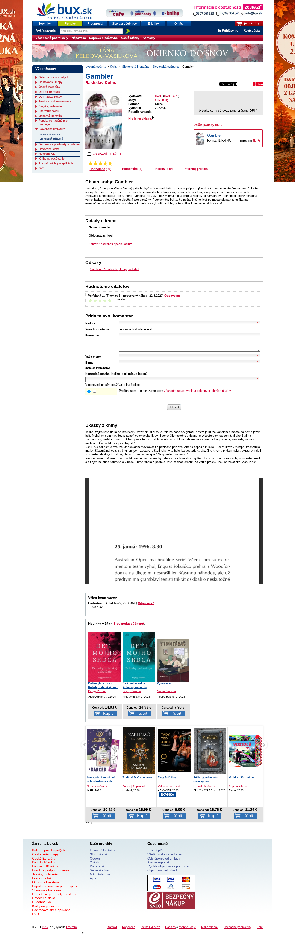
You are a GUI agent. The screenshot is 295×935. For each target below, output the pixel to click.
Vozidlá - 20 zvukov (241, 777)
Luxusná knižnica (102, 850)
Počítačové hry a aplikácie (56, 163)
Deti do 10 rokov (49, 91)
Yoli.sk (94, 862)
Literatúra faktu (49, 111)
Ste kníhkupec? (150, 927)
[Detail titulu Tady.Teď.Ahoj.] (174, 750)
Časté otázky (130, 38)
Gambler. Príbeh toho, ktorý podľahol (114, 269)
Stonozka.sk (99, 854)
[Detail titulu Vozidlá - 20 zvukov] (245, 750)
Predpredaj (95, 23)
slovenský (162, 100)
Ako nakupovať (158, 862)
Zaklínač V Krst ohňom (137, 777)
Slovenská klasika (50, 134)
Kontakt (112, 927)
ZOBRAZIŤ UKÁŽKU (107, 154)
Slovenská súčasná (165, 66)
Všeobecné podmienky (51, 38)
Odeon (95, 858)
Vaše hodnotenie (97, 329)
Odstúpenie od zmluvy (164, 858)
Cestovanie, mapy (50, 82)
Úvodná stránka (95, 66)
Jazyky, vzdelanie (50, 106)
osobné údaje (187, 927)
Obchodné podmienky (237, 927)
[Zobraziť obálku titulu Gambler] (103, 120)
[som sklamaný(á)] (90, 163)
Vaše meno (93, 356)
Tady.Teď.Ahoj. (167, 777)
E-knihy (153, 23)
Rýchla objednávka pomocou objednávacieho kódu (169, 868)
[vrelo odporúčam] (110, 163)
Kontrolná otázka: (97, 373)
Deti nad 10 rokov (50, 96)
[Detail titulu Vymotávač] (173, 660)
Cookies (170, 927)
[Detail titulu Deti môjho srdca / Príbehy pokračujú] (139, 656)
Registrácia (252, 30)
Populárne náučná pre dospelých (56, 886)
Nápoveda (79, 38)
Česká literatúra (49, 87)
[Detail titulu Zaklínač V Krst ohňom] (139, 751)
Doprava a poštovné (103, 38)
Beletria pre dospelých (53, 77)
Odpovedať (172, 295)
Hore (260, 927)
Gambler (214, 135)
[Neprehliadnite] (227, 11)
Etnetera (71, 927)
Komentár (92, 335)
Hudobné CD (47, 153)
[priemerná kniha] (100, 163)
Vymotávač (164, 683)
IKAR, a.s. (171, 96)
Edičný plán (156, 850)
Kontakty (149, 38)
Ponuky (70, 23)
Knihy (114, 66)
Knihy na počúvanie (52, 158)
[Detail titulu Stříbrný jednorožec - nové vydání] (210, 750)
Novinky (45, 23)
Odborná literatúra (51, 116)
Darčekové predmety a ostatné (59, 144)
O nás (178, 23)
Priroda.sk (97, 866)
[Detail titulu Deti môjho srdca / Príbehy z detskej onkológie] (104, 656)
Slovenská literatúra (135, 66)
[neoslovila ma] (95, 163)
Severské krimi (100, 870)
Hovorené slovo (49, 149)
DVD (42, 168)
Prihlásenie (230, 30)
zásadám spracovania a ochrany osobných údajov (197, 390)
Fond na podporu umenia (55, 101)
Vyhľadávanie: (46, 30)
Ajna (93, 878)
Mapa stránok (209, 927)
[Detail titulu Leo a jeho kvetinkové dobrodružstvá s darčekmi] (103, 750)
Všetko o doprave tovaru (165, 854)
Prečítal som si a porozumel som (175, 390)
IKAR (158, 96)
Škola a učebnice (124, 23)
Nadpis (90, 323)
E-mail (89, 362)
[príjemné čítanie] (105, 163)
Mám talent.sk (100, 874)
